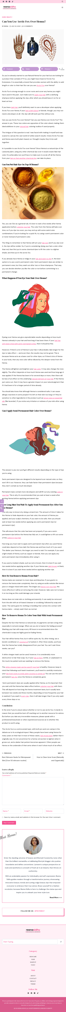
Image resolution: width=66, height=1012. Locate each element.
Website (49, 811)
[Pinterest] (3, 1)
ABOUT (33, 976)
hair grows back (46, 735)
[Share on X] (2, 506)
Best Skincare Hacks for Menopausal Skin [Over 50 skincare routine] (16, 757)
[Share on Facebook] (2, 501)
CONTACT (33, 978)
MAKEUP (33, 962)
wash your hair (40, 95)
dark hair (14, 107)
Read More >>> (56, 897)
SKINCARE (33, 956)
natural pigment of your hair (42, 379)
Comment (6, 775)
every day (25, 696)
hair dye (14, 677)
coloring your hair (23, 227)
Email (27, 811)
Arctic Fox (40, 85)
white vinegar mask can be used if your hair (22, 667)
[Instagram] (9, 1)
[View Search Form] (62, 1)
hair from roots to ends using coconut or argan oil (25, 674)
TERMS (33, 984)
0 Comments (28, 26)
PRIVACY (33, 981)
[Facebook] (6, 1)
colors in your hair (14, 538)
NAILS (33, 965)
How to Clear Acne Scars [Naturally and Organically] (50, 757)
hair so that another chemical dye (23, 158)
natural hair (24, 126)
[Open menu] (62, 7)
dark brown (52, 566)
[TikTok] (12, 1)
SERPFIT (49, 1008)
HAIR (33, 959)
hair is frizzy (38, 658)
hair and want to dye (43, 259)
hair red (45, 243)
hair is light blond (31, 110)
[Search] (61, 941)
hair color (37, 369)
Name (6, 811)
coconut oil (23, 642)
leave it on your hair (48, 586)
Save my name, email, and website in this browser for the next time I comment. (32, 817)
